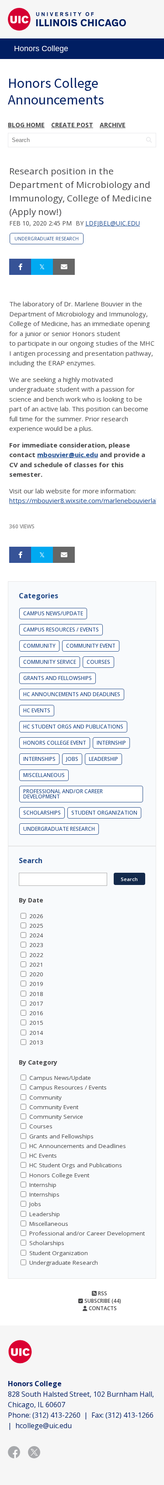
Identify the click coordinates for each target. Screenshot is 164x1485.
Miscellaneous (44, 775)
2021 (36, 964)
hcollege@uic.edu (43, 1425)
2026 (36, 916)
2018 (36, 994)
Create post (72, 125)
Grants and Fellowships (57, 678)
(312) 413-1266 (129, 1415)
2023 (36, 945)
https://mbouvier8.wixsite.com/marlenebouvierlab (84, 500)
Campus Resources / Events (61, 629)
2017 (36, 1003)
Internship (111, 742)
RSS (102, 1293)
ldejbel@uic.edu (112, 223)
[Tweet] (42, 267)
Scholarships (42, 812)
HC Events (36, 710)
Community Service (49, 662)
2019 (36, 984)
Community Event (90, 645)
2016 (36, 1013)
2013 (36, 1042)
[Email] (64, 267)
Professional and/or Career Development (63, 794)
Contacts (102, 1308)
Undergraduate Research (46, 239)
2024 (36, 935)
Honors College (41, 48)
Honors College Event (54, 742)
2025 (36, 926)
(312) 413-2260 (56, 1415)
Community (39, 645)
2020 (36, 974)
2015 (36, 1023)
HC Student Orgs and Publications (73, 726)
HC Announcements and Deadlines (71, 694)
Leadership (103, 759)
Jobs (72, 759)
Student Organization (104, 812)
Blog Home (26, 125)
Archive (113, 125)
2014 (36, 1033)
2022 (36, 955)
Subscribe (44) (102, 1301)
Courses (98, 662)
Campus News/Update (53, 613)
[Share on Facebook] (20, 267)
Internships (39, 759)
